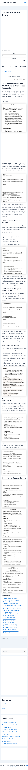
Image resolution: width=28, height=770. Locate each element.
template (4, 710)
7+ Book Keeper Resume (9, 617)
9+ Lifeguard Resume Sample (10, 625)
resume (3, 708)
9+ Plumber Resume (8, 632)
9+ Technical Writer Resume (10, 624)
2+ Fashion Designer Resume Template (12, 605)
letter (3, 706)
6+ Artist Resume (7, 607)
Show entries (14, 56)
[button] (10, 66)
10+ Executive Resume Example (10, 603)
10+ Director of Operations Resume (11, 610)
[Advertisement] (14, 34)
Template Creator (8, 3)
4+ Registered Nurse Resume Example (12, 608)
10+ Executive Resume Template (11, 600)
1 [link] (20, 79)
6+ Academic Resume (8, 615)
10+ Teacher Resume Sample (10, 598)
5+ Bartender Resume (8, 622)
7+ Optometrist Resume (9, 620)
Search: (24, 60)
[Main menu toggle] (25, 2)
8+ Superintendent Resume (9, 629)
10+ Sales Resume (7, 612)
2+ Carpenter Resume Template (10, 631)
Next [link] (24, 79)
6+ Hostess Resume (8, 601)
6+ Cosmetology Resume (9, 619)
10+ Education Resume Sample (10, 614)
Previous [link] (15, 79)
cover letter (4, 703)
